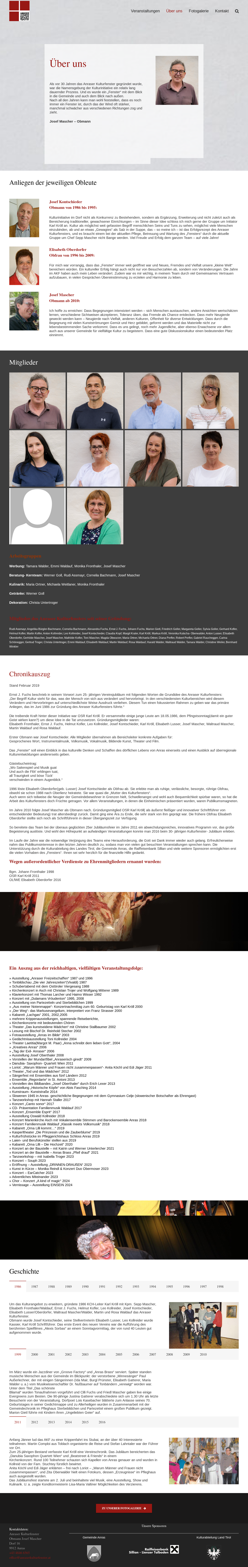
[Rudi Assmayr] (95, 400)
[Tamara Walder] (153, 458)
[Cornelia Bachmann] (210, 400)
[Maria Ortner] (210, 458)
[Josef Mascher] (37, 400)
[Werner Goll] (153, 400)
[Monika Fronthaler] (95, 458)
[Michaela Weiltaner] (37, 458)
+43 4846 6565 (19, 1552)
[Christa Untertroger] (37, 516)
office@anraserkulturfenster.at (30, 1557)
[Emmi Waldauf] (95, 516)
